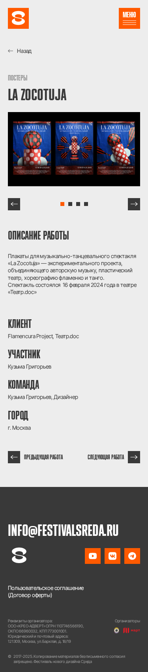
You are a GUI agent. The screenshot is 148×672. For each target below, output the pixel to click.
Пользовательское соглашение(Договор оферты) (46, 591)
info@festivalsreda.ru (63, 529)
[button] (14, 204)
